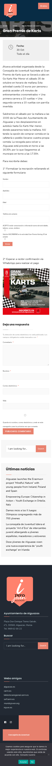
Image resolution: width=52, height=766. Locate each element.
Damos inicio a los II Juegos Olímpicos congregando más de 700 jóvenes (23, 514)
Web (4, 401)
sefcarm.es (9, 699)
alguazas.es (9, 686)
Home (5, 26)
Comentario (8, 342)
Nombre (7, 371)
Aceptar (23, 762)
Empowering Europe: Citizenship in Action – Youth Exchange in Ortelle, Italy (25, 500)
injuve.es (8, 707)
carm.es (7, 690)
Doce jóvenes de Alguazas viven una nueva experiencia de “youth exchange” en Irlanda (24, 546)
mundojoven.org (11, 703)
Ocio (15, 26)
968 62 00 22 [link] (15, 628)
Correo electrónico (11, 386)
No (32, 762)
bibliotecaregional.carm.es (16, 695)
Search (41, 448)
